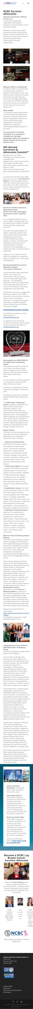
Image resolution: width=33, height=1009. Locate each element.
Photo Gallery (7, 992)
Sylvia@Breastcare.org (11, 317)
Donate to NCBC (7, 986)
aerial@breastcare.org (11, 327)
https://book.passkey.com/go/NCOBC (16, 842)
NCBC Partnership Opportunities (12, 990)
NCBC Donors (7, 988)
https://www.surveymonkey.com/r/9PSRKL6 (16, 614)
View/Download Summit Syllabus (16, 310)
